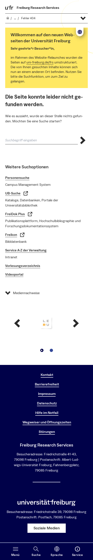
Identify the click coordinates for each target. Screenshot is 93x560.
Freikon (11, 235)
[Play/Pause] (41, 350)
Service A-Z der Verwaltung (25, 250)
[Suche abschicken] (83, 140)
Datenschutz (47, 403)
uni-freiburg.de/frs (39, 62)
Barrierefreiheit (47, 384)
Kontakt (47, 375)
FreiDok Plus (15, 214)
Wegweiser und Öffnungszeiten (46, 422)
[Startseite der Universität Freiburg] (9, 7)
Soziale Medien (47, 528)
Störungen (47, 432)
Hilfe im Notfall (46, 413)
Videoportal (14, 274)
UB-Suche (13, 193)
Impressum (47, 394)
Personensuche (17, 178)
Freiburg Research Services (38, 8)
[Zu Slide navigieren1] (51, 350)
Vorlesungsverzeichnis (22, 266)
